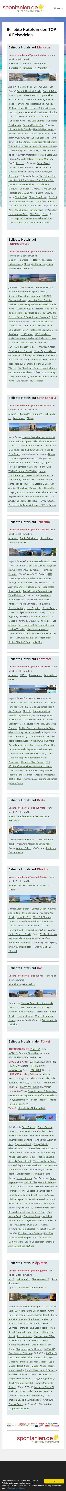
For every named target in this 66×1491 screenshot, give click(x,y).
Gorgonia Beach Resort (19, 1378)
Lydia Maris (14, 921)
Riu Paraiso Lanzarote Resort (39, 706)
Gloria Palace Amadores (36, 496)
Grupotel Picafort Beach (29, 91)
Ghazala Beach (15, 1404)
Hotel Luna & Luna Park (22, 192)
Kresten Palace (15, 925)
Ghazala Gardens (25, 1391)
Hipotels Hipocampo (43, 129)
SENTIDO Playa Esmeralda (21, 346)
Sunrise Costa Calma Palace (22, 325)
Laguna (12, 167)
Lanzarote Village (41, 710)
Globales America (17, 171)
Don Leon (24, 188)
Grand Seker (16, 1152)
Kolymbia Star (24, 917)
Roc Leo (20, 163)
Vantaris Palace (23, 848)
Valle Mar (37, 641)
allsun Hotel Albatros (34, 719)
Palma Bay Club (49, 188)
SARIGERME (36, 1061)
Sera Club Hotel (35, 1186)
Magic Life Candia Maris (39, 843)
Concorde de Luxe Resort (39, 1190)
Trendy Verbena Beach (44, 1160)
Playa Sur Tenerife (40, 616)
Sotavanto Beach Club (42, 329)
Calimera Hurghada (18, 1327)
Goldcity (29, 1207)
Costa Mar (22, 702)
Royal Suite (43, 342)
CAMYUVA (33, 1053)
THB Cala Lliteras (35, 120)
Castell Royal (43, 163)
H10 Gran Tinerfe (16, 565)
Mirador (43, 1199)
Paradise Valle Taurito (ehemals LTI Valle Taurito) (32, 504)
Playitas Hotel (36, 380)
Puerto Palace (43, 620)
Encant (39, 192)
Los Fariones (36, 702)
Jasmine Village (24, 1336)
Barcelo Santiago (16, 608)
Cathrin (52, 908)
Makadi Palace (38, 1365)
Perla (45, 214)
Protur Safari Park (40, 222)
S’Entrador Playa (16, 120)
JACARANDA (15, 1070)
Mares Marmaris (29, 1086)
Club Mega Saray (32, 1216)
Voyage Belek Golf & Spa (26, 1224)
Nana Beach (28, 839)
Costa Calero (16, 783)
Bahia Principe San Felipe (39, 633)
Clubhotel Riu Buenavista (27, 586)
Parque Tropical (44, 479)
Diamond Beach (49, 1148)
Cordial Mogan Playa (27, 500)
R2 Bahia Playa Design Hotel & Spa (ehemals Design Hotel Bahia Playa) (32, 376)
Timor (49, 201)
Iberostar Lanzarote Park (36, 744)
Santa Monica (15, 483)
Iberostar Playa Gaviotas (40, 300)
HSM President (24, 86)
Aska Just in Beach (46, 1228)
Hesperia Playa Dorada (32, 761)
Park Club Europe (36, 565)
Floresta (27, 710)
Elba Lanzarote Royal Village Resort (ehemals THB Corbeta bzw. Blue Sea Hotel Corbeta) (31, 749)
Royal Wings (51, 1186)
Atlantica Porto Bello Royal (21, 1011)
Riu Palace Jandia (32, 312)
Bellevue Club (40, 86)
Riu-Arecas (34, 569)
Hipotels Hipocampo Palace (22, 133)
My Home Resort (26, 1228)
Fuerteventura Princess (20, 351)
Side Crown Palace (26, 1156)
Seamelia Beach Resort (19, 1160)
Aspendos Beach (23, 1144)
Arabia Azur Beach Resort (36, 1323)
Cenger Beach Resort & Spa (30, 1173)
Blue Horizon (24, 946)
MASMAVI (15, 1065)
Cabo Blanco (41, 184)
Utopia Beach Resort (18, 1408)
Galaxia (49, 103)
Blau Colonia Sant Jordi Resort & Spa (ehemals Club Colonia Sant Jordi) (32, 180)
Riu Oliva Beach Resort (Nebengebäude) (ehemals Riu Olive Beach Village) (32, 363)
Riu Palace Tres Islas (20, 372)
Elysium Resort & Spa (35, 929)
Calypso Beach (38, 908)
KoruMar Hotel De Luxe (30, 1233)
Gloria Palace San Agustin (29, 487)
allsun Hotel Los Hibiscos (42, 561)
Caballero (13, 205)
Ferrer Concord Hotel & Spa (30, 103)
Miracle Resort (17, 1190)
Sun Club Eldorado (40, 137)
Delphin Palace (46, 1182)
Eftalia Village (14, 1199)
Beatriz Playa (14, 778)
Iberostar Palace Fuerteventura (24, 295)
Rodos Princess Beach (19, 942)
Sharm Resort (43, 1391)
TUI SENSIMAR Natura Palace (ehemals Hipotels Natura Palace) (30, 766)
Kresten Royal (32, 925)
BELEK (34, 1065)
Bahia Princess (25, 582)
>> (13, 63)
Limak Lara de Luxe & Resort (22, 1194)
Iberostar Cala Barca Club (44, 154)
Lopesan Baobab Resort (31, 445)
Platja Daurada (28, 99)
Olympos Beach (30, 912)
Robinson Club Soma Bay (31, 1395)
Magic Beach (34, 1331)
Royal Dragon (28, 1127)
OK (54, 1481)
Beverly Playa (36, 209)
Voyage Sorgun (24, 1178)
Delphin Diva (30, 1182)
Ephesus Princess (18, 1082)
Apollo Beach (22, 908)
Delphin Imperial (16, 1186)
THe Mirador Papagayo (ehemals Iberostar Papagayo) (30, 757)
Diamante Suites (16, 633)
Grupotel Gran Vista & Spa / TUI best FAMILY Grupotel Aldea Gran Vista (32, 95)
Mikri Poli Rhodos (42, 917)
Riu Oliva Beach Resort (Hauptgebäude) (37, 367)
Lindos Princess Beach (19, 934)
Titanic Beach (34, 1319)
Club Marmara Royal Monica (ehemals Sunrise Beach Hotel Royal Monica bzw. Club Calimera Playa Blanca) (31, 740)
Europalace (28, 479)
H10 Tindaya (27, 334)
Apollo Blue (14, 912)
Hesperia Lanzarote (47, 778)
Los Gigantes (33, 608)
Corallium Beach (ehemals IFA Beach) (37, 492)
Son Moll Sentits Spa (33, 124)
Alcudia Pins (21, 197)
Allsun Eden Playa (38, 197)
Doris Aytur (48, 1203)
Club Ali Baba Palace (41, 1344)
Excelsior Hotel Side (38, 1078)
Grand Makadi (15, 1374)
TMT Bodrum (49, 1082)
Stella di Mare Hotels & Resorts (40, 1370)
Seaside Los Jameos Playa (21, 715)
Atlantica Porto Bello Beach (39, 1007)
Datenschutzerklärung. (17, 1488)
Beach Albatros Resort (38, 1314)
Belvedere (13, 175)
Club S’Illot (35, 214)
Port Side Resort (46, 1156)
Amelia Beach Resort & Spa (37, 1165)
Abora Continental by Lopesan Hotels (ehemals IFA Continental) (30, 475)
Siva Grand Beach (39, 1327)
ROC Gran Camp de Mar (36, 158)
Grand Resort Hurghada (31, 1306)
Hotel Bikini (44, 133)
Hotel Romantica (24, 184)
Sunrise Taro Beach (41, 321)
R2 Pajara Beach (43, 334)
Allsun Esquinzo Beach (45, 351)
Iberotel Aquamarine (18, 1344)
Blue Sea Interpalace (37, 629)
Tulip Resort (43, 1374)
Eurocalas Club (43, 167)
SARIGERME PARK (18, 1057)
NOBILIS (13, 1053)
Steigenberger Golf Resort (29, 1348)
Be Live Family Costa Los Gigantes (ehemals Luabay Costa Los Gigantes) (32, 612)
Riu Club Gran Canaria (32, 449)
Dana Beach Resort (36, 1310)
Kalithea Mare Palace (41, 921)
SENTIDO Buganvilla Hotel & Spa (33, 308)
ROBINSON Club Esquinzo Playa (26, 355)
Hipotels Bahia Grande (19, 129)
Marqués (12, 188)
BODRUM (35, 1070)
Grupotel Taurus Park (30, 205)
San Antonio (14, 710)
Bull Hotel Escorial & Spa (36, 483)
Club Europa (21, 209)
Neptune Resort (25, 1015)
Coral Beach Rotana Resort (36, 1340)
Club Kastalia (30, 1199)
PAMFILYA (35, 1049)
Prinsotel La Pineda (38, 116)
